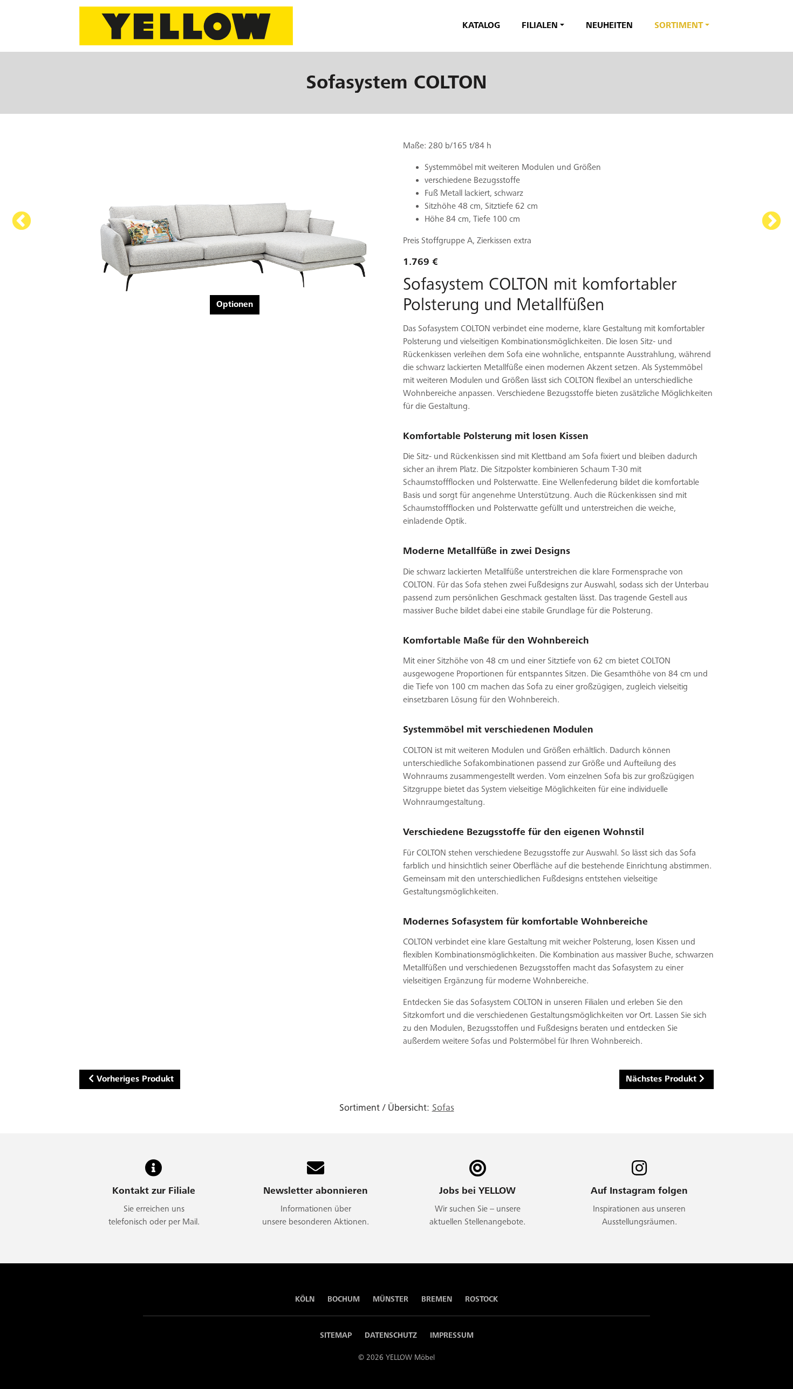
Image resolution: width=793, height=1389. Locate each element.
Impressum (452, 1335)
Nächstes (771, 221)
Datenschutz (391, 1335)
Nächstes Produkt (661, 1079)
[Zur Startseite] (186, 25)
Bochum (343, 1299)
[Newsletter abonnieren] (315, 1172)
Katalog (481, 25)
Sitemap (336, 1335)
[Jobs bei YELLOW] (477, 1172)
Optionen (234, 304)
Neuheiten (609, 25)
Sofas (443, 1107)
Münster (390, 1299)
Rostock (481, 1299)
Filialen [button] (540, 25)
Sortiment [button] (678, 25)
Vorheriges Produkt (135, 1079)
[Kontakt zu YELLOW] (153, 1172)
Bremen (436, 1299)
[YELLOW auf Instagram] (639, 1172)
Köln (305, 1299)
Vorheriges (21, 221)
